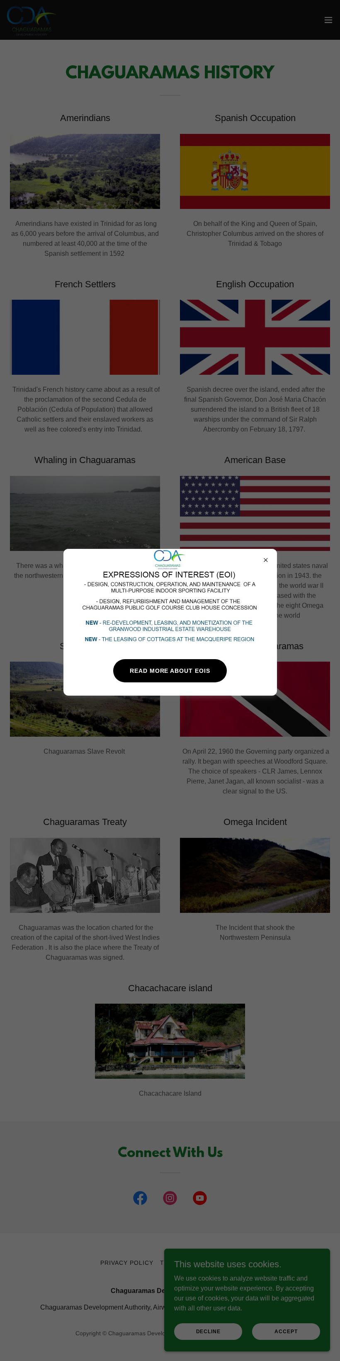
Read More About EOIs (170, 670)
